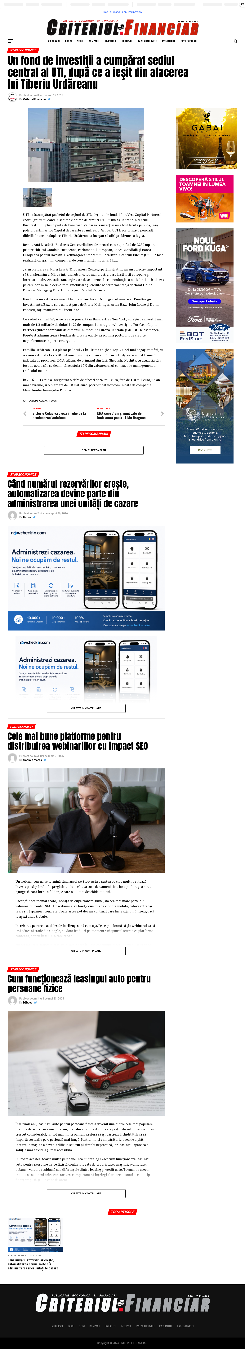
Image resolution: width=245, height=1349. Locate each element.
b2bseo (28, 1002)
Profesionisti (189, 41)
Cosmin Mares (32, 760)
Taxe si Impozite (147, 41)
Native (27, 517)
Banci (68, 41)
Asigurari (54, 41)
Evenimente (168, 41)
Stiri (80, 41)
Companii (93, 41)
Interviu (127, 41)
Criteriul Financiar (34, 99)
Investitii (110, 41)
